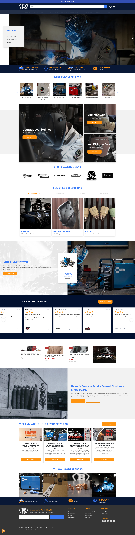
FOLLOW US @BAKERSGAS (68, 469)
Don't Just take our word (34, 302)
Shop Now (29, 137)
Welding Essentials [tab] (33, 194)
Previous (17, 92)
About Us (21, 527)
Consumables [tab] (60, 194)
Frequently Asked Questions (90, 511)
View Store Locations (93, 401)
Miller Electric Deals (11, 36)
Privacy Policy (47, 527)
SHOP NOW (94, 152)
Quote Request (88, 513)
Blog (108, 12)
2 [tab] (56, 365)
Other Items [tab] (104, 194)
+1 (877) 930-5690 (104, 513)
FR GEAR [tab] (82, 194)
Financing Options (72, 511)
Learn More (77, 401)
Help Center (87, 517)
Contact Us (70, 515)
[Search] (105, 6)
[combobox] (67, 6)
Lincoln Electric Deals (12, 39)
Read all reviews (105, 301)
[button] (114, 6)
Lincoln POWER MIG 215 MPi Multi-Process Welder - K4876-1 (31, 354)
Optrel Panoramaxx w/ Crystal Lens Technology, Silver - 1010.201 (79, 356)
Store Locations (71, 517)
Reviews (27, 527)
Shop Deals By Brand (67, 167)
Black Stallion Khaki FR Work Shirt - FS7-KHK (54, 356)
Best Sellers (9, 42)
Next (117, 92)
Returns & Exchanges (89, 515)
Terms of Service (39, 527)
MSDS (32, 527)
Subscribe (57, 517)
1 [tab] (54, 365)
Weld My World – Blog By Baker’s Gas (43, 424)
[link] (37, 328)
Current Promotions (11, 34)
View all (109, 424)
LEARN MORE (10, 273)
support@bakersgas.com (106, 511)
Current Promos (71, 513)
